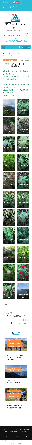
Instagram (24, 436)
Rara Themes (10, 431)
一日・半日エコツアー (14, 343)
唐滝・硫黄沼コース (14, 396)
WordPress (24, 431)
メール (7, 436)
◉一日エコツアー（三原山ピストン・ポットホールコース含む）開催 (16, 357)
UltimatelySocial (16, 444)
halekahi (6, 305)
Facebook (15, 436)
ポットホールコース (10, 60)
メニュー (24, 47)
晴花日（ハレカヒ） (16, 26)
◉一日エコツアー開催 (13, 383)
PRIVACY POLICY (16, 434)
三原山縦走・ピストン (14, 346)
